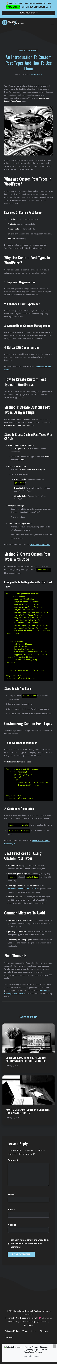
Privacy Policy (12, 1331)
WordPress (21, 1318)
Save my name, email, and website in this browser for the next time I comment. (30, 1243)
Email (11, 1209)
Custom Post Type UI (39, 544)
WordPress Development (28, 50)
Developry (28, 1325)
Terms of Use (29, 1331)
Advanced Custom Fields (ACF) (21, 889)
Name (11, 1194)
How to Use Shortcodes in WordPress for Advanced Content (28, 1111)
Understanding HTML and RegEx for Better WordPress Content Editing (26, 1059)
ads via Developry (31, 1356)
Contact (9, 1337)
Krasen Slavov (36, 74)
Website (12, 1225)
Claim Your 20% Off (28, 13)
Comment (13, 1160)
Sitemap (44, 1331)
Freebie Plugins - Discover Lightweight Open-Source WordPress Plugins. (36, 1349)
